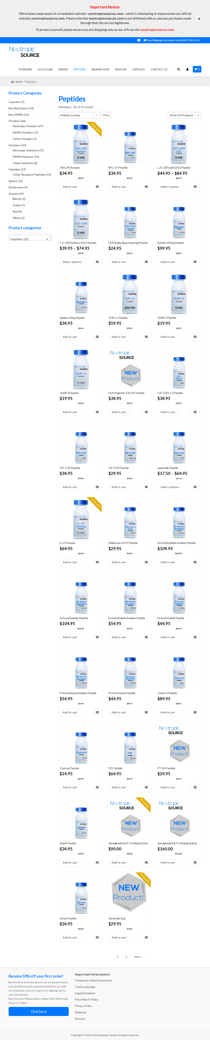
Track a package (85, 986)
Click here (39, 1011)
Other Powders (23, 139)
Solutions (45, 69)
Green (17, 205)
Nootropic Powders (25, 126)
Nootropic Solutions (25, 150)
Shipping (80, 1012)
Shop (19, 81)
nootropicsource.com (157, 29)
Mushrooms (100, 69)
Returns (80, 1018)
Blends (17, 198)
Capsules (138, 69)
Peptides (80, 69)
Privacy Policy (83, 1006)
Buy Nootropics (19, 108)
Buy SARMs (16, 114)
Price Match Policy (86, 999)
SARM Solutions (23, 156)
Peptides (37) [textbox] (29, 239)
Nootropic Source (107, 1035)
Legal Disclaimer (85, 993)
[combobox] (30, 237)
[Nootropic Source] (24, 51)
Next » (138, 956)
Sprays (63, 69)
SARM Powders (23, 132)
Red (15, 211)
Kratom (120, 69)
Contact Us (159, 69)
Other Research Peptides (29, 174)
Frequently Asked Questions (93, 980)
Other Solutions (23, 163)
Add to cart (70, 186)
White (17, 218)
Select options (170, 186)
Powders (25, 69)
